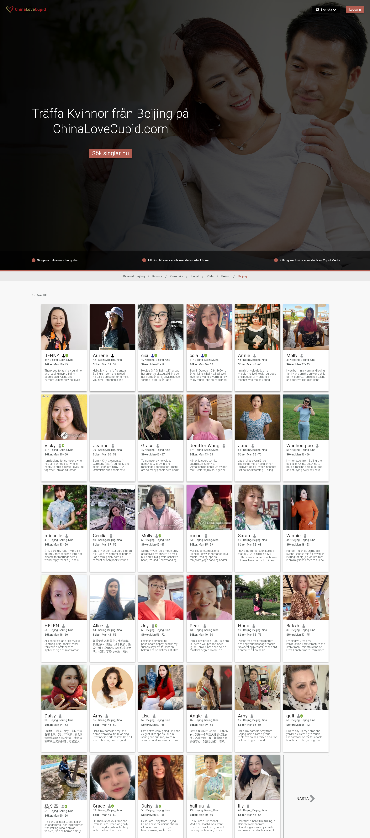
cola (194, 355)
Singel (195, 276)
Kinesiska (176, 276)
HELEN (52, 625)
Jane (243, 445)
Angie (196, 716)
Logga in (355, 9)
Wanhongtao (299, 445)
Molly (291, 355)
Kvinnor (157, 276)
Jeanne (100, 445)
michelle (53, 535)
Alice (98, 625)
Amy (97, 716)
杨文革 (51, 806)
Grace (147, 445)
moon (196, 535)
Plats (210, 276)
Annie (244, 355)
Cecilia (100, 535)
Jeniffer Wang (204, 445)
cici (144, 355)
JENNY (52, 355)
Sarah (244, 535)
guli (290, 716)
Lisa (145, 716)
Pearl (195, 625)
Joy (145, 625)
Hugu (243, 625)
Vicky (50, 445)
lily (241, 806)
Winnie (293, 535)
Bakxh (292, 625)
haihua (197, 806)
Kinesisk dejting (134, 276)
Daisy (50, 716)
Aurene (100, 355)
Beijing (225, 276)
